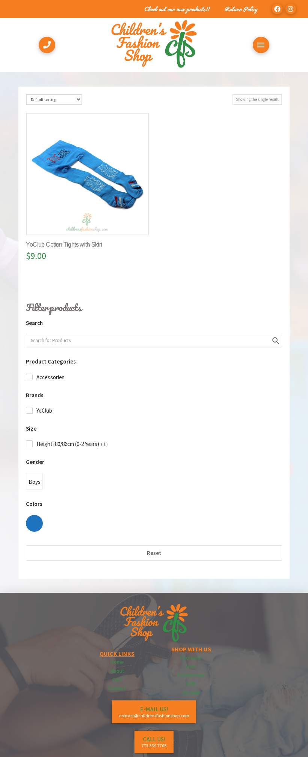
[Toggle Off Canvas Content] (261, 45)
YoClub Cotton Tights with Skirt (64, 244)
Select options (90, 221)
